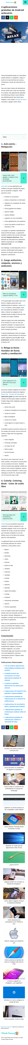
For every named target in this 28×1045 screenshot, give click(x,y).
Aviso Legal (4, 1037)
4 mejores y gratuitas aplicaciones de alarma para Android (14, 686)
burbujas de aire (20, 99)
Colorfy (3, 524)
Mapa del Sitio (9, 1039)
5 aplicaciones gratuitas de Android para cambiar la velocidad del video (13, 720)
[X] (7, 17)
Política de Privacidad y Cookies (15, 1037)
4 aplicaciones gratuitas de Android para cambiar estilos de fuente (15, 712)
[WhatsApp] (12, 17)
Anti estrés (4, 186)
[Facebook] (3, 17)
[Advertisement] (14, 59)
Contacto (3, 1039)
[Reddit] (16, 17)
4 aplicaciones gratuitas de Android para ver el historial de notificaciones (15, 699)
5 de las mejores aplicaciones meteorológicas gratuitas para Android (14, 668)
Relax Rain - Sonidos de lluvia (10, 394)
